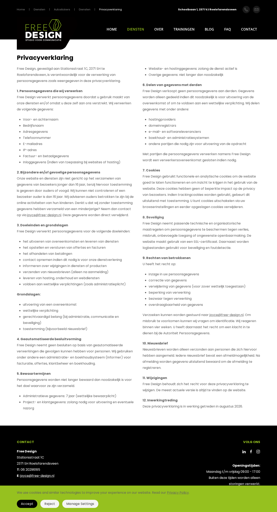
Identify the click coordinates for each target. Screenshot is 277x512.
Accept (27, 503)
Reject (49, 503)
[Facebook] (251, 451)
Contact (249, 29)
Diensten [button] (135, 29)
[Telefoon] (246, 9)
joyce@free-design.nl (44, 215)
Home (112, 29)
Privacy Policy (178, 492)
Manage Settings (80, 503)
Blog (209, 29)
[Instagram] (258, 451)
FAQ (227, 29)
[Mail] (256, 9)
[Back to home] (47, 34)
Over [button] (158, 29)
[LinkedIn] (244, 451)
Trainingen (184, 29)
